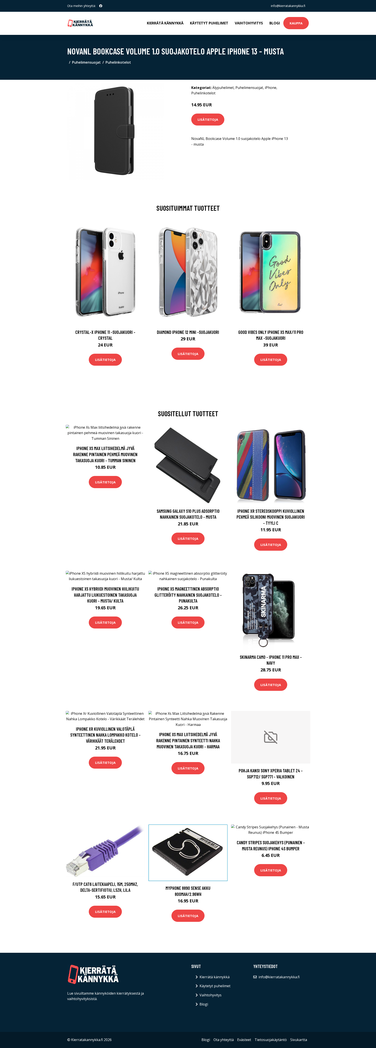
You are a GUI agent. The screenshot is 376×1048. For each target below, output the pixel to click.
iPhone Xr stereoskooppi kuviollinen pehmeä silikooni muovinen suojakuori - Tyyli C (271, 517)
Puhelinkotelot (118, 62)
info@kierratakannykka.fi (288, 6)
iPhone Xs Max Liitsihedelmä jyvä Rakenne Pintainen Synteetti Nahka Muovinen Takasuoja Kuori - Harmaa (188, 740)
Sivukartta (298, 1039)
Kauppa (296, 23)
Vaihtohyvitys (249, 23)
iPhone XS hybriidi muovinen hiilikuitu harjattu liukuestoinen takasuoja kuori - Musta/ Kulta (105, 594)
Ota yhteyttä (223, 1039)
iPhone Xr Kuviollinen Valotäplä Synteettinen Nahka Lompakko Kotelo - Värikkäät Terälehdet (105, 735)
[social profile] (100, 6)
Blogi (274, 23)
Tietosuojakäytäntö (271, 1039)
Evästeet (244, 1039)
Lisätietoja (208, 119)
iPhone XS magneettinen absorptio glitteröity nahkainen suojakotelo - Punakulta (188, 594)
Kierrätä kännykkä (165, 23)
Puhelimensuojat (86, 62)
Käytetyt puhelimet (209, 23)
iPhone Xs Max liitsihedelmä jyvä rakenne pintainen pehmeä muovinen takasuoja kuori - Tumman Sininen (105, 454)
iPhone (270, 87)
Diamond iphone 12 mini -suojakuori (188, 332)
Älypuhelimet (223, 87)
